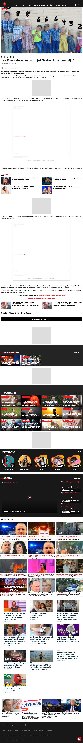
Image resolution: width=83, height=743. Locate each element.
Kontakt (9, 735)
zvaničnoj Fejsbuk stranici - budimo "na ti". (52, 295)
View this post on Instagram (20, 136)
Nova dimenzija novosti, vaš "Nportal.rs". (41, 298)
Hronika (64, 5)
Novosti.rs (11, 352)
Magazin (10, 393)
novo (16, 5)
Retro (36, 5)
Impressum (16, 735)
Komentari (39, 319)
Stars (30, 5)
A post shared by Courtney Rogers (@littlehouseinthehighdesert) (41, 160)
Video (8, 478)
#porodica (20, 313)
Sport (58, 5)
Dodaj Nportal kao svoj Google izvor (12, 68)
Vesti (23, 5)
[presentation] (78, 452)
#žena (28, 313)
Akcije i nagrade (33, 735)
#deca (11, 313)
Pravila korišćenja (45, 735)
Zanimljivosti (43, 5)
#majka (4, 313)
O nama (4, 735)
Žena (51, 5)
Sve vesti (77, 352)
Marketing (24, 735)
